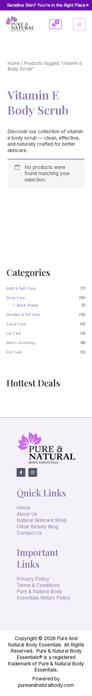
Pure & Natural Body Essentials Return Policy (43, 595)
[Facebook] (21, 472)
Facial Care (16, 324)
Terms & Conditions (38, 585)
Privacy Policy (33, 579)
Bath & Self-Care (21, 288)
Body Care (15, 298)
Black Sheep (27, 305)
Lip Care (13, 333)
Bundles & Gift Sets (23, 314)
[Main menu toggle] (79, 24)
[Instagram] (32, 472)
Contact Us (29, 533)
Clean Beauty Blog (37, 527)
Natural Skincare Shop (41, 520)
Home (13, 63)
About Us (27, 514)
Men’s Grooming (20, 342)
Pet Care (14, 352)
